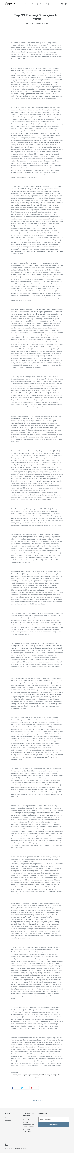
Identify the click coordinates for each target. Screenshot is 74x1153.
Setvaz (13, 1148)
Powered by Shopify (21, 1148)
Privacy (8, 1121)
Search (8, 1118)
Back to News (38, 1100)
